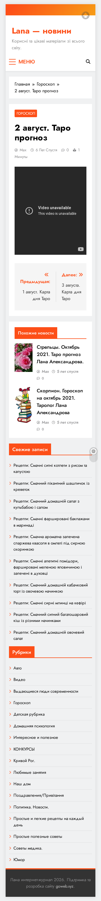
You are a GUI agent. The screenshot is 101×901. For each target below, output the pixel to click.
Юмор (19, 860)
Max (23, 150)
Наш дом (22, 784)
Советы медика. (27, 848)
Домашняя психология (34, 726)
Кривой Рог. (24, 761)
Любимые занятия (29, 772)
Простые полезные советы (37, 836)
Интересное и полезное (35, 737)
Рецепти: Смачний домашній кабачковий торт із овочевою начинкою (50, 588)
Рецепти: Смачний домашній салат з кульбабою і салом (46, 504)
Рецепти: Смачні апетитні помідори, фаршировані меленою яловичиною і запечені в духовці (47, 567)
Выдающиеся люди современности (45, 691)
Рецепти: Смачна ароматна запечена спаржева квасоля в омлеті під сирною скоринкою (49, 543)
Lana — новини (41, 31)
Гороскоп (26, 113)
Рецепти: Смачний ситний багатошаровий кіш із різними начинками (50, 617)
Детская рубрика (29, 714)
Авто (17, 668)
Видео (19, 679)
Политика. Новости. (31, 807)
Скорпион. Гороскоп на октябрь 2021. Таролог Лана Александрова (60, 401)
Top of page (85, 15)
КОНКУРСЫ (24, 749)
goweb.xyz (65, 886)
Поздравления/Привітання (38, 795)
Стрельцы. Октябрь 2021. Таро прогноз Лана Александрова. (60, 354)
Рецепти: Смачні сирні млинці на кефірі (49, 603)
